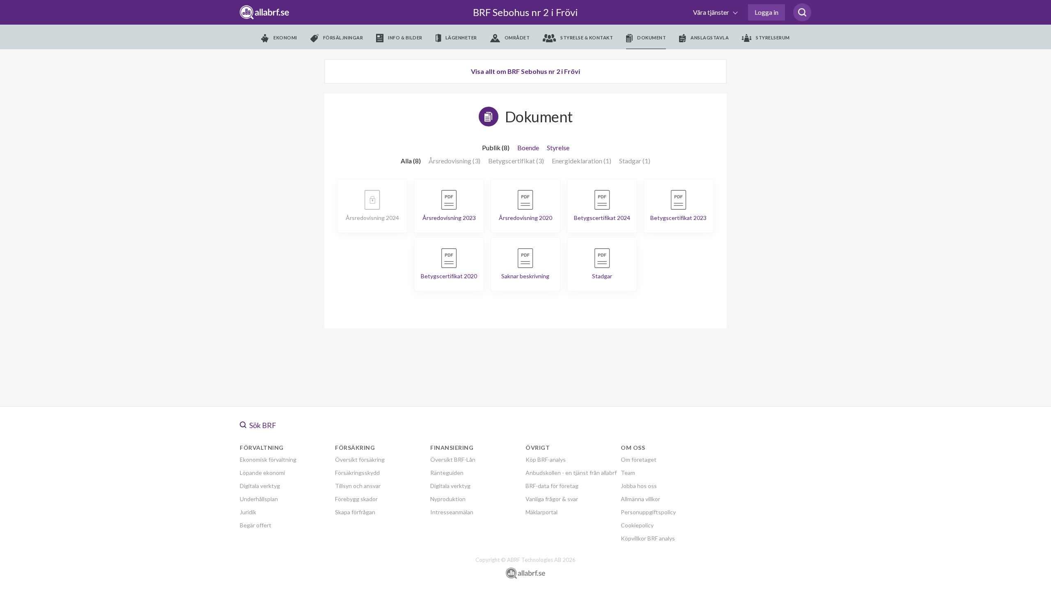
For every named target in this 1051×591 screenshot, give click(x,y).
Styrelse (558, 147)
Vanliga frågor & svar (552, 498)
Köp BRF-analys (546, 459)
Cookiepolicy (637, 525)
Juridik (248, 512)
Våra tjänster (711, 12)
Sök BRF (262, 425)
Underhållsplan (259, 498)
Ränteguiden (447, 472)
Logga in (766, 12)
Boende (528, 147)
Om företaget (638, 459)
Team (628, 472)
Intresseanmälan (451, 512)
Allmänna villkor (640, 498)
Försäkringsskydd (357, 472)
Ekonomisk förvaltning (268, 459)
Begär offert (255, 525)
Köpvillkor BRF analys (648, 538)
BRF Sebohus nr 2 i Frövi (525, 12)
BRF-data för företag (552, 485)
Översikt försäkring (360, 459)
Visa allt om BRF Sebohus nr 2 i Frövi (525, 71)
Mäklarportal (542, 512)
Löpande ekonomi (262, 472)
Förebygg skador (356, 498)
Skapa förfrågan (355, 512)
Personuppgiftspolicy (648, 512)
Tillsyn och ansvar (358, 485)
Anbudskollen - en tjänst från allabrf (571, 472)
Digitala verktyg (260, 485)
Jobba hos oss (639, 485)
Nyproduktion (448, 498)
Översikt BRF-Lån (452, 459)
